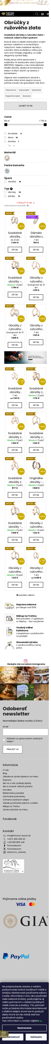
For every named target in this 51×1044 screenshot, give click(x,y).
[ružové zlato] (7, 158)
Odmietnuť (12, 1037)
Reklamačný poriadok (13, 793)
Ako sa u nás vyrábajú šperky (17, 783)
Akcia (13, 137)
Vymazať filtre (24, 202)
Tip (11, 145)
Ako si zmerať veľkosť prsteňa (17, 786)
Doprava (7, 780)
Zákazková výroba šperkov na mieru (20, 776)
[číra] (7, 171)
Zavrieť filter (25, 105)
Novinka (13, 141)
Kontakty (7, 789)
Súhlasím (36, 1037)
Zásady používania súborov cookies (20, 803)
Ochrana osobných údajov (16, 799)
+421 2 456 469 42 (16, 839)
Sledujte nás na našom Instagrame (26, 664)
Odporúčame (11, 90)
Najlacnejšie (24, 90)
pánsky (14, 196)
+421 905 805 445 (16, 842)
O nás (6, 770)
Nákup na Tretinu (11, 806)
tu (41, 1020)
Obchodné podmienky (14, 796)
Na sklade (15, 133)
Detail (15, 249)
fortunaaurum (14, 845)
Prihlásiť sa (13, 749)
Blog (5, 773)
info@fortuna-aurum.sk (19, 835)
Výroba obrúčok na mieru (15, 809)
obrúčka (14, 181)
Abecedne (27, 96)
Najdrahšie (36, 90)
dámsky (14, 192)
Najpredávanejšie (13, 96)
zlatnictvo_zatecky (16, 852)
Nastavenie (24, 1028)
